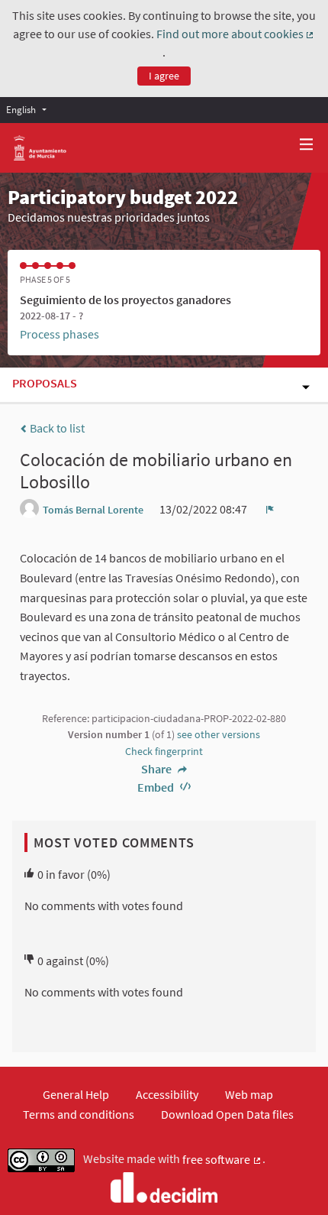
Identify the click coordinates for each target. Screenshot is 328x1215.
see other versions (218, 734)
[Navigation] (307, 145)
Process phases (59, 334)
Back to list (56, 428)
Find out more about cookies (236, 34)
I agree (164, 76)
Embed (156, 787)
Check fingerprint (164, 751)
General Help (76, 1094)
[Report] (270, 509)
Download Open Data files (227, 1114)
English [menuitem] (21, 109)
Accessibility (167, 1094)
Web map (249, 1094)
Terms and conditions (78, 1114)
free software (222, 1160)
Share (157, 769)
